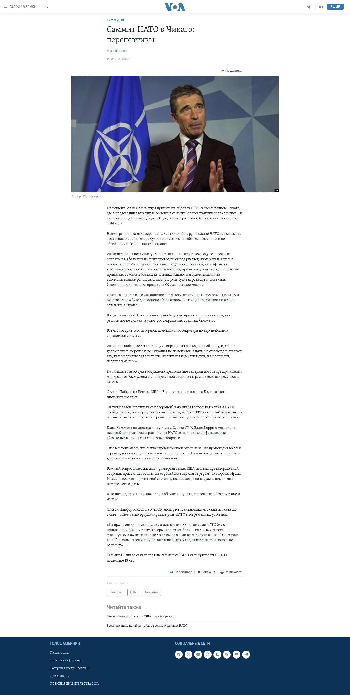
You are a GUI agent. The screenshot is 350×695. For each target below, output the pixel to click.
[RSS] (217, 654)
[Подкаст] (227, 654)
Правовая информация (66, 660)
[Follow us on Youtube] (198, 654)
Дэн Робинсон (117, 51)
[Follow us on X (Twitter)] (188, 654)
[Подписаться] (236, 654)
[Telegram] (308, 7)
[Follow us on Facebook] (179, 654)
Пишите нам (59, 652)
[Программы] (321, 7)
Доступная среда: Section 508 (71, 668)
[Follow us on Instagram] (207, 654)
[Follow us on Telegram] (246, 654)
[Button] (232, 70)
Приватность (59, 676)
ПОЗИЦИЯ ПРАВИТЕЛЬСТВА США (74, 683)
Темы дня (115, 20)
